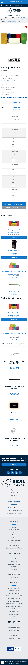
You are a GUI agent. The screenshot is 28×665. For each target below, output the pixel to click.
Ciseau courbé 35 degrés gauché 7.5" (14, 362)
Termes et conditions (14, 601)
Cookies (14, 617)
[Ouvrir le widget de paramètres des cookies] (2, 662)
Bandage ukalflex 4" (14, 230)
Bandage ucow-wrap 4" (14, 250)
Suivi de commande (14, 630)
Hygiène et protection (14, 545)
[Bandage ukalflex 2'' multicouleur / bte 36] (14, 265)
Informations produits (14, 564)
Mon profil (14, 635)
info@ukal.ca (14, 504)
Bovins (14, 527)
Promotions (14, 561)
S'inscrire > (14, 464)
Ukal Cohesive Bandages (12, 81)
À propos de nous (14, 611)
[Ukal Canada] (14, 10)
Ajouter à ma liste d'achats (15, 207)
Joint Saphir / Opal (14, 413)
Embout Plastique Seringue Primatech (14, 439)
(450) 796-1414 (14, 495)
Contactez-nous (23, 1)
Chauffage (14, 543)
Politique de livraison (14, 598)
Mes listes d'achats (14, 638)
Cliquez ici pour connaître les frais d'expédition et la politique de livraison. (14, 98)
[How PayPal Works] (14, 649)
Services (14, 569)
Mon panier (14, 633)
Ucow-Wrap (14, 253)
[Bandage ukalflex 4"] (14, 223)
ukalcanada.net (13, 572)
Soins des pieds (17, 20)
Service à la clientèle (14, 588)
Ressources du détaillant (14, 593)
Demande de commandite (14, 606)
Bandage (3, 21)
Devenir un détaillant (14, 590)
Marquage (14, 537)
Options (14, 237)
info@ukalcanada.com (14, 501)
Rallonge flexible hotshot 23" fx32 (14, 388)
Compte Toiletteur (14, 609)
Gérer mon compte (14, 627)
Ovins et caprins (14, 530)
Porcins (14, 532)
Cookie (17, 663)
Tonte (14, 535)
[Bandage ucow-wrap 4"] (14, 244)
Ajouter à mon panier (15, 204)
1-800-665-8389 (13, 1)
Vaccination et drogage (14, 540)
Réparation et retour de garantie (14, 604)
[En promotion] (26, 27)
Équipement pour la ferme (14, 548)
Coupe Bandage (14, 291)
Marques (14, 567)
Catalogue (9, 20)
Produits (14, 522)
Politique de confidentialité (14, 596)
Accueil (3, 20)
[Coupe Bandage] (14, 285)
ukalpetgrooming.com (14, 574)
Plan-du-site (14, 577)
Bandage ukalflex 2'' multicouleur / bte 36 (14, 271)
